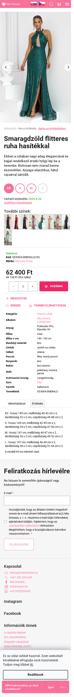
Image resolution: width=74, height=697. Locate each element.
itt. (32, 664)
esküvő (46, 318)
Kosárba (56, 286)
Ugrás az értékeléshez (52, 128)
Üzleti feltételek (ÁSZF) (17, 646)
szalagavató (44, 321)
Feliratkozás (18, 544)
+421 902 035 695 (21, 577)
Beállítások (35, 675)
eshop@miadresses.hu (24, 572)
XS (9, 188)
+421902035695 (20, 591)
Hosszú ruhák (44, 313)
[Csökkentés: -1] (13, 286)
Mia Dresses (17, 581)
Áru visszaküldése (15, 637)
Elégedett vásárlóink (16, 641)
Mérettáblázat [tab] (17, 403)
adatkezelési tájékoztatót (24, 525)
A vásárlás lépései (15, 632)
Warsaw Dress (24, 261)
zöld (39, 382)
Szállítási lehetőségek (18, 202)
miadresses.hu (19, 586)
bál (38, 318)
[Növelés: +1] (32, 286)
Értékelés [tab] (37, 403)
